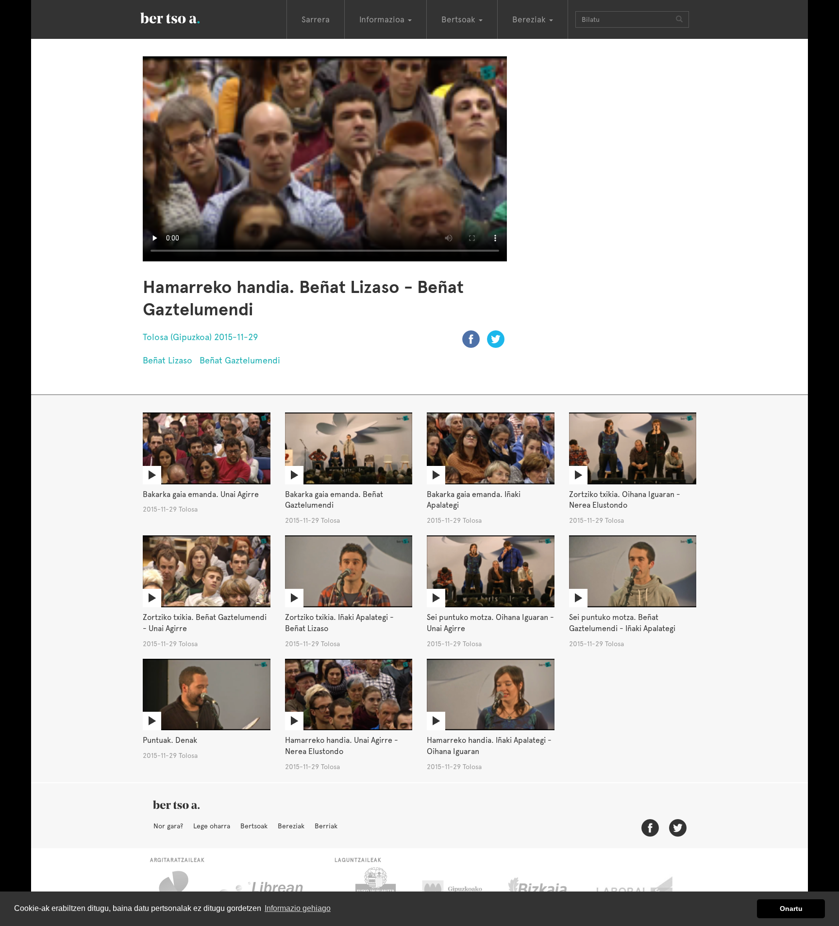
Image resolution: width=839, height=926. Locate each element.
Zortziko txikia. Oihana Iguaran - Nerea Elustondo (624, 500)
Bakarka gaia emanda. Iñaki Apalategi (473, 500)
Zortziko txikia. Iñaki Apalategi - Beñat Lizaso (339, 623)
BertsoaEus (184, 17)
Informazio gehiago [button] (298, 908)
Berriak (326, 826)
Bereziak (291, 826)
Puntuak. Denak (170, 740)
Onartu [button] (791, 908)
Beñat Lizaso (167, 360)
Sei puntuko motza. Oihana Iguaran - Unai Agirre (490, 623)
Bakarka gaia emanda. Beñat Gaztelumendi (334, 500)
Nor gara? (168, 826)
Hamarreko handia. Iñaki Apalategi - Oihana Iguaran (489, 746)
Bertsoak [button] (459, 19)
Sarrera (316, 19)
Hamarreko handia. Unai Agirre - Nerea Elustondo (341, 746)
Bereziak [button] (530, 19)
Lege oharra (211, 826)
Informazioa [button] (383, 19)
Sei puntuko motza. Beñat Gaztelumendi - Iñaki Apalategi (622, 623)
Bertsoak (254, 826)
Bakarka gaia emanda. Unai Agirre (201, 494)
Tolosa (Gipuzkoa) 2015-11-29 (200, 337)
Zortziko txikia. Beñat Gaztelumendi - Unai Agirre (205, 623)
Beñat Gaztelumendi (240, 360)
